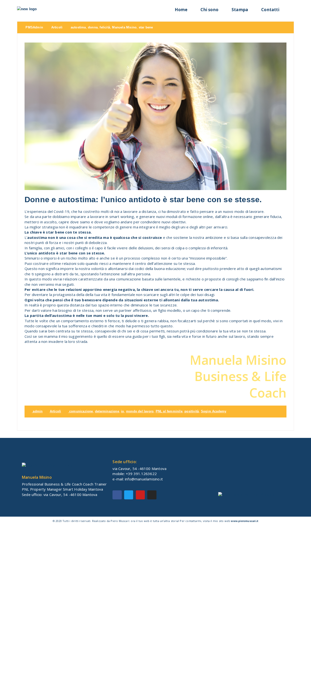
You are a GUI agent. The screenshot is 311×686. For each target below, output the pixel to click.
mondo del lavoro (140, 411)
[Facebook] (116, 494)
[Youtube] (140, 494)
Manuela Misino (124, 27)
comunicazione (81, 411)
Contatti (270, 9)
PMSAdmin (34, 27)
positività (191, 411)
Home (181, 9)
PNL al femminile (169, 411)
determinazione (107, 411)
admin (37, 411)
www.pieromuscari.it (244, 521)
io (122, 411)
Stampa (240, 9)
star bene (146, 27)
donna (93, 27)
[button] (290, 8)
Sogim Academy (213, 411)
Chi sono (209, 9)
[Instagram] (151, 494)
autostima (78, 27)
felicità (105, 27)
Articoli (57, 27)
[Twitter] (128, 494)
